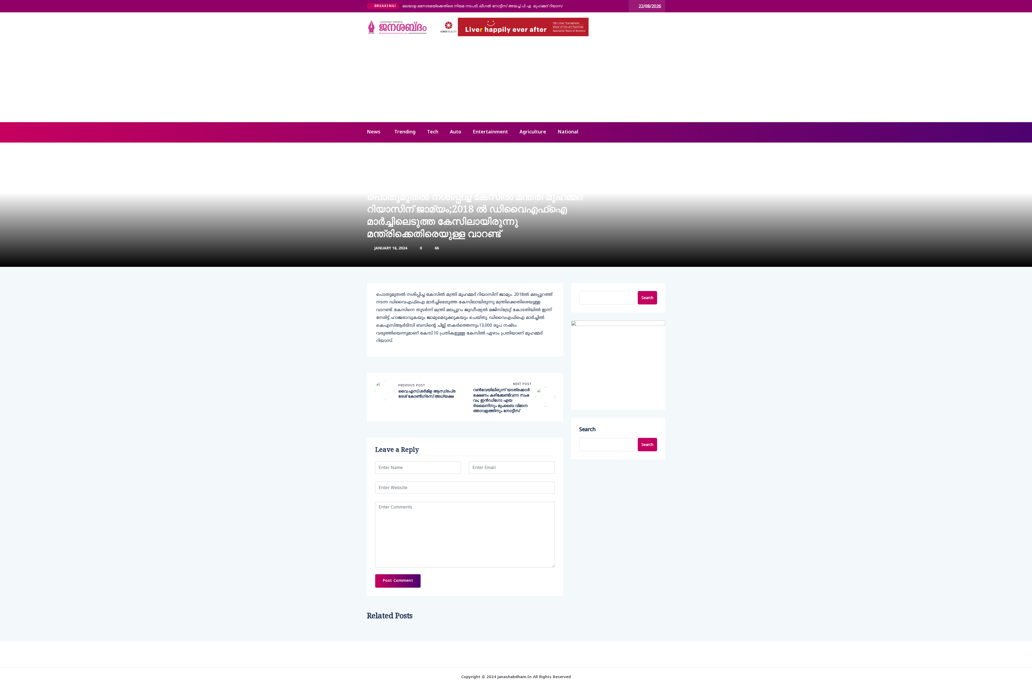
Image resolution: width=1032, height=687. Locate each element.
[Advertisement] (516, 81)
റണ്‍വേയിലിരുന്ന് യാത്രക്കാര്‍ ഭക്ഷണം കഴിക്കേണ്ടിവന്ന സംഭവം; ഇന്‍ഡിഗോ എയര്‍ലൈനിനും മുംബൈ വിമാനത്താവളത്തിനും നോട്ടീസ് (501, 400)
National (568, 132)
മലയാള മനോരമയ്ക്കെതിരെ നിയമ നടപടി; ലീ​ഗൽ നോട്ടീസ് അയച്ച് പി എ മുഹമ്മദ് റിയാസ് (482, 5)
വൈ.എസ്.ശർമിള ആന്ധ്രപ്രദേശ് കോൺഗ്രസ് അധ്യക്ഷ (427, 393)
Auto (455, 132)
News (373, 132)
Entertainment (490, 132)
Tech (432, 132)
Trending (404, 132)
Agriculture (532, 132)
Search (647, 297)
